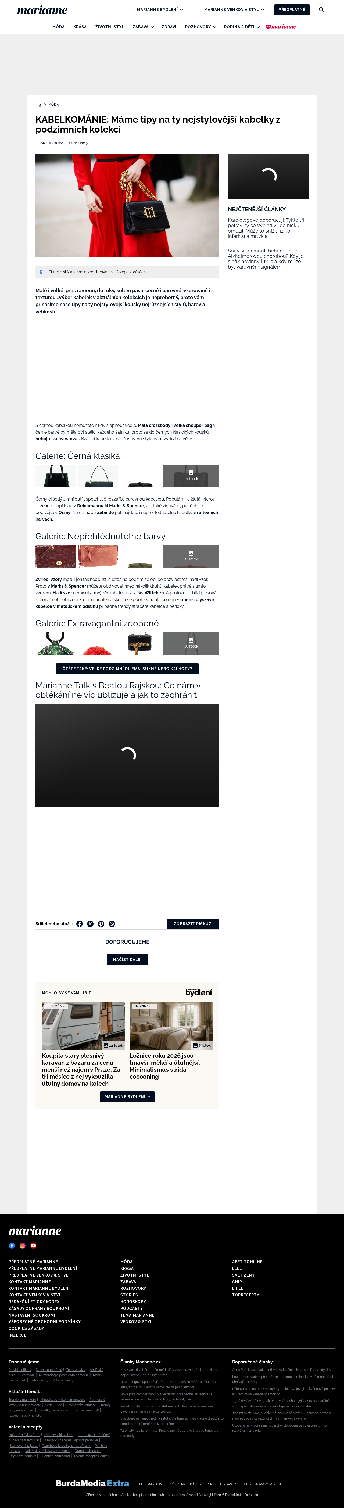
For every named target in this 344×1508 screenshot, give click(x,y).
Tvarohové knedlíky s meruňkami (66, 1446)
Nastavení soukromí (32, 1315)
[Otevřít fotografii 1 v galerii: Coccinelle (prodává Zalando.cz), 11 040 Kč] (55, 476)
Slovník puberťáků (49, 1370)
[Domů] (46, 9)
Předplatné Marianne (33, 1262)
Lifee (237, 1288)
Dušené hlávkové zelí (24, 1435)
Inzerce (17, 1335)
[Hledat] (321, 9)
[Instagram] (22, 1245)
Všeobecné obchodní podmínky (45, 1322)
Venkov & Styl (136, 1322)
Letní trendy (39, 1380)
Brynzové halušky (23, 1456)
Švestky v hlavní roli (58, 1435)
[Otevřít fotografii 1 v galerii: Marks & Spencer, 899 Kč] (55, 643)
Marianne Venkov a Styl (231, 10)
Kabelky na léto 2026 (53, 1410)
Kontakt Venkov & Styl (35, 1295)
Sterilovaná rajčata (24, 1446)
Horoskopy (133, 1302)
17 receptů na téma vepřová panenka (70, 1440)
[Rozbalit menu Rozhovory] (213, 26)
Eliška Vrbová (49, 143)
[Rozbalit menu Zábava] (151, 26)
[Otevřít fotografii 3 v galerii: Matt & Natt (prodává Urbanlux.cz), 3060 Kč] (140, 476)
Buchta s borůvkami (55, 1456)
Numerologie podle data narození (64, 1375)
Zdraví (169, 27)
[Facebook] (12, 1245)
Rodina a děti (239, 27)
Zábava (141, 27)
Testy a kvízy (75, 1370)
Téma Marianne (137, 1315)
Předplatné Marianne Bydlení (43, 1268)
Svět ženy (243, 1275)
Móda (58, 27)
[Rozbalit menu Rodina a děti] (257, 26)
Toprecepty (245, 1295)
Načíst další (127, 959)
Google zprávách (131, 272)
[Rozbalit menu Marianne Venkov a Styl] (261, 9)
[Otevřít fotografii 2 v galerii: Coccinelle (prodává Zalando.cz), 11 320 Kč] (98, 476)
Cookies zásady (26, 1328)
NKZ (211, 1484)
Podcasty (131, 1308)
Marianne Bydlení (157, 10)
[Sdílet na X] (90, 924)
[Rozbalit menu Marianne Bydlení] (180, 9)
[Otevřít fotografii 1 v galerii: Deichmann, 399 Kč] (55, 556)
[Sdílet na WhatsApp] (112, 924)
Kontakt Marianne (30, 1282)
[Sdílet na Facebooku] (79, 924)
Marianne (155, 1484)
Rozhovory (198, 27)
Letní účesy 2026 (86, 1410)
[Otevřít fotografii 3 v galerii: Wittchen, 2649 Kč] (140, 643)
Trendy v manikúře (22, 1400)
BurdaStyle (229, 1484)
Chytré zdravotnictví (81, 1405)
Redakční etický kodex (34, 1302)
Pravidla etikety (20, 1370)
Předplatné (292, 10)
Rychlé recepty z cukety (92, 1456)
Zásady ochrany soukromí (39, 1308)
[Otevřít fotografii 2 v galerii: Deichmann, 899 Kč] (98, 556)
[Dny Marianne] (281, 27)
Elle (237, 1268)
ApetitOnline (247, 1262)
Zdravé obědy (63, 1380)
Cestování (27, 1375)
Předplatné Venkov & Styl (39, 1275)
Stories (129, 1295)
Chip (237, 1282)
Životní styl (109, 27)
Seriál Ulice (53, 1405)
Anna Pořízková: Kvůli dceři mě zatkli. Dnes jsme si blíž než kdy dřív (281, 1370)
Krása (80, 27)
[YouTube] (33, 1245)
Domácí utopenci (88, 1451)
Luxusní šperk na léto (25, 1415)
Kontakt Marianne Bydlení (39, 1288)
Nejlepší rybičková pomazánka (47, 1451)
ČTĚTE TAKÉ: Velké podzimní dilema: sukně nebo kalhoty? (127, 669)
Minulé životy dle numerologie (62, 1400)
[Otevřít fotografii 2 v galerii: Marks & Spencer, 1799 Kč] (98, 643)
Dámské (196, 1484)
